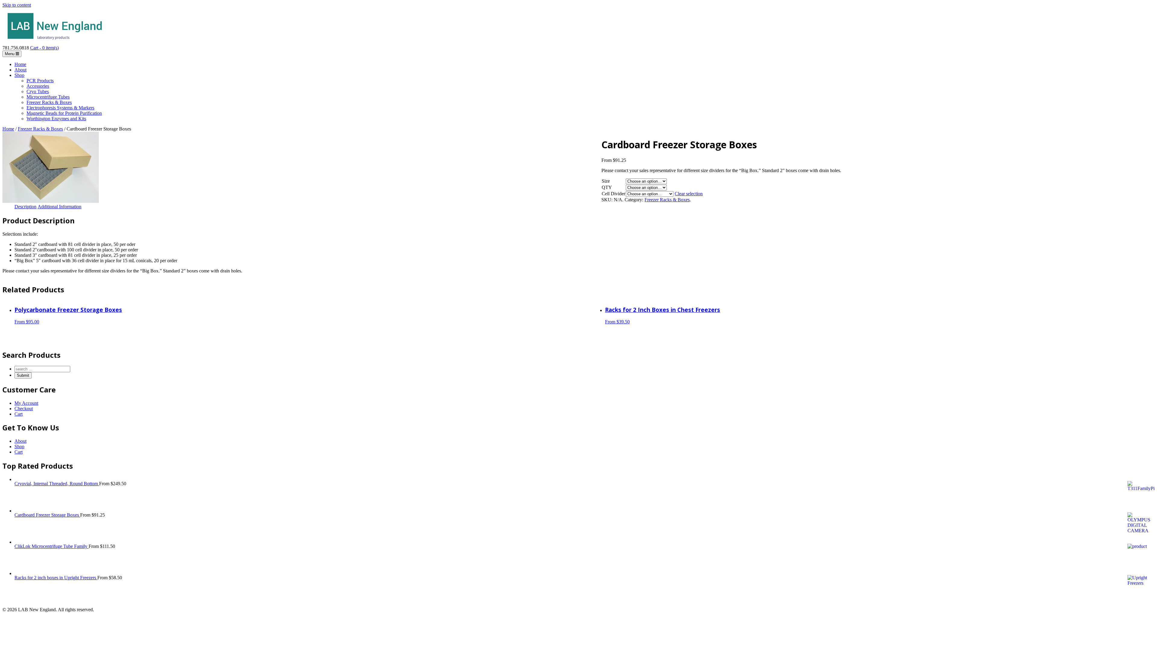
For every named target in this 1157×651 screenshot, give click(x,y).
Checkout (23, 408)
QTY (607, 187)
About (20, 69)
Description (25, 206)
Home (20, 64)
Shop (19, 75)
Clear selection (689, 193)
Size (606, 181)
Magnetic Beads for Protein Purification (64, 113)
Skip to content (16, 5)
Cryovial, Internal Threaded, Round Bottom (56, 483)
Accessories (38, 86)
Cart (18, 414)
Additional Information (59, 206)
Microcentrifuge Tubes (48, 96)
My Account (26, 403)
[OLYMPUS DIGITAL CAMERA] (50, 201)
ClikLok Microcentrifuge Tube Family (51, 546)
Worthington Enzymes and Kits (56, 118)
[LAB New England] (54, 42)
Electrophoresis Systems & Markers (60, 107)
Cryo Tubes (38, 91)
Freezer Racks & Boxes (49, 102)
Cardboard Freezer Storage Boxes (47, 514)
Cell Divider (613, 193)
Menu (10, 54)
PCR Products (40, 80)
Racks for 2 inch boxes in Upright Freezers (55, 577)
